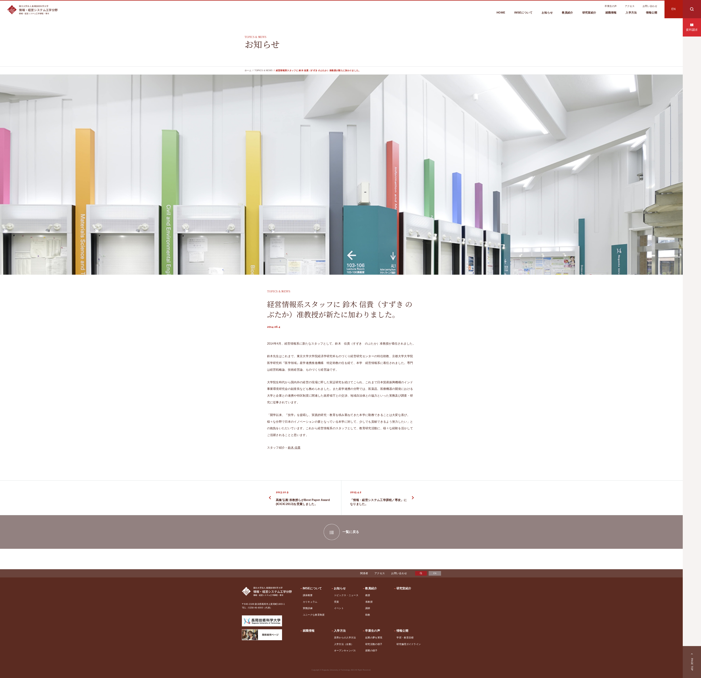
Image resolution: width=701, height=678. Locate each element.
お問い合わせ (650, 6)
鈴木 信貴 (294, 447)
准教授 (369, 601)
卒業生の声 (611, 6)
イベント (339, 608)
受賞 (336, 601)
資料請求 (692, 30)
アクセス (630, 6)
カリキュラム (310, 601)
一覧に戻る (350, 532)
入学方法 (631, 12)
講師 (367, 608)
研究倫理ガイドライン (409, 644)
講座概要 (308, 595)
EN (673, 9)
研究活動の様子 (373, 644)
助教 (367, 614)
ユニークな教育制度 (314, 614)
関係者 (364, 573)
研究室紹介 (589, 12)
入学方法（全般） (344, 644)
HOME (501, 12)
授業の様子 (371, 650)
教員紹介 (567, 12)
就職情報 (610, 12)
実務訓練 (308, 608)
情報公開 (651, 12)
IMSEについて (523, 12)
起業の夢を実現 (373, 637)
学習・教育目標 (405, 637)
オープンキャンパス (345, 650)
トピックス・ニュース (346, 595)
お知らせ (547, 12)
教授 (367, 595)
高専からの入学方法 (345, 637)
